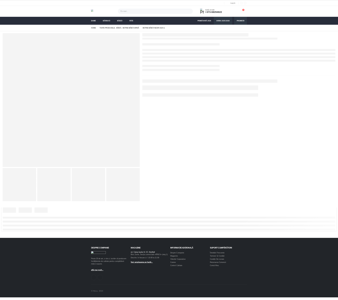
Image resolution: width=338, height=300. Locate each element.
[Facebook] (241, 3)
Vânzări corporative (178, 259)
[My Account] (229, 11)
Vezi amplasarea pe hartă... (142, 262)
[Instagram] (245, 3)
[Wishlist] (236, 11)
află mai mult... (97, 270)
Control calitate (176, 265)
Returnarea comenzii (218, 262)
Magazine (174, 256)
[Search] (189, 11)
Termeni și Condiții (217, 256)
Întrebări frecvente (217, 253)
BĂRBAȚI (106, 21)
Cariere (173, 262)
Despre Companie (177, 253)
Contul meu (214, 265)
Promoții (240, 21)
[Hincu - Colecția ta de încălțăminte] (98, 11)
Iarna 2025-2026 (223, 21)
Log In (233, 3)
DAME (93, 21)
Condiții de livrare (217, 259)
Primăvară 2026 (204, 21)
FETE (131, 21)
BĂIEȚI (119, 21)
